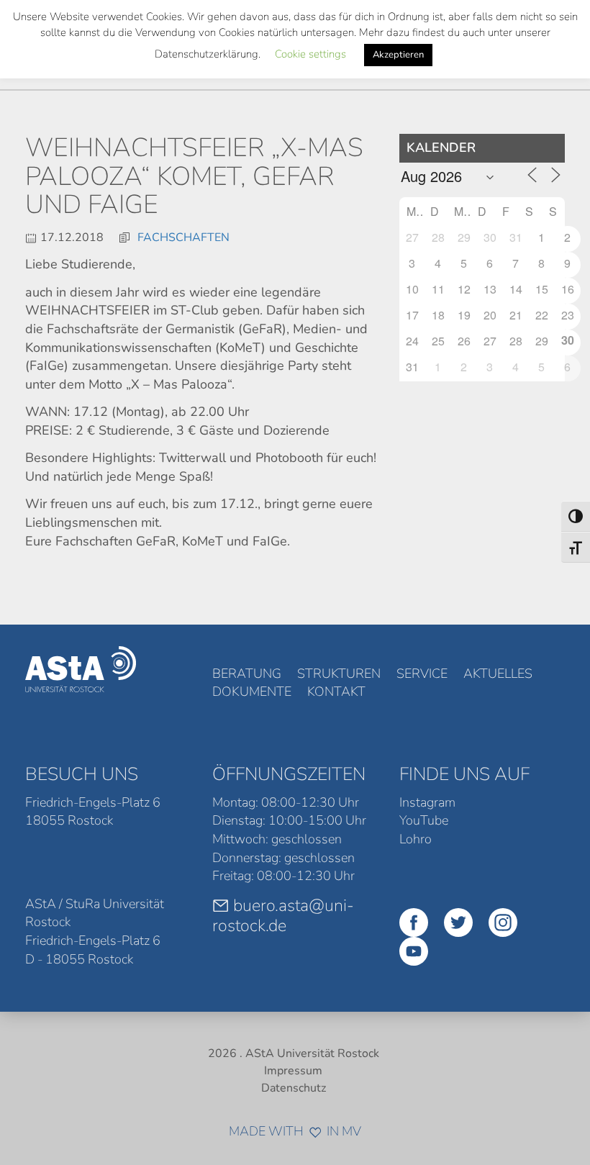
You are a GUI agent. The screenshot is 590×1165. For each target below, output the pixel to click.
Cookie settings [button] (310, 54)
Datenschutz (293, 1088)
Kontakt (336, 691)
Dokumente (251, 691)
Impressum (293, 1071)
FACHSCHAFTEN (183, 237)
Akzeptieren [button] (398, 54)
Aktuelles (497, 673)
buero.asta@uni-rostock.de (283, 915)
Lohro (415, 839)
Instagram (427, 802)
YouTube (423, 820)
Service (422, 673)
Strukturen (339, 673)
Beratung (246, 673)
